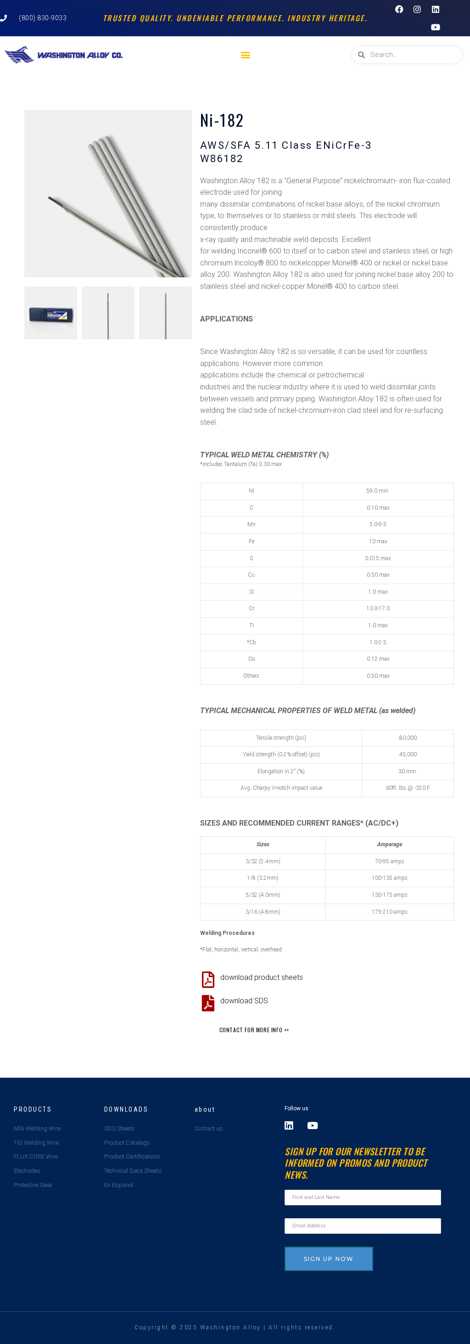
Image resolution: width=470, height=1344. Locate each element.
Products (33, 1109)
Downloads (126, 1109)
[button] (245, 54)
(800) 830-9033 (43, 18)
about (205, 1109)
